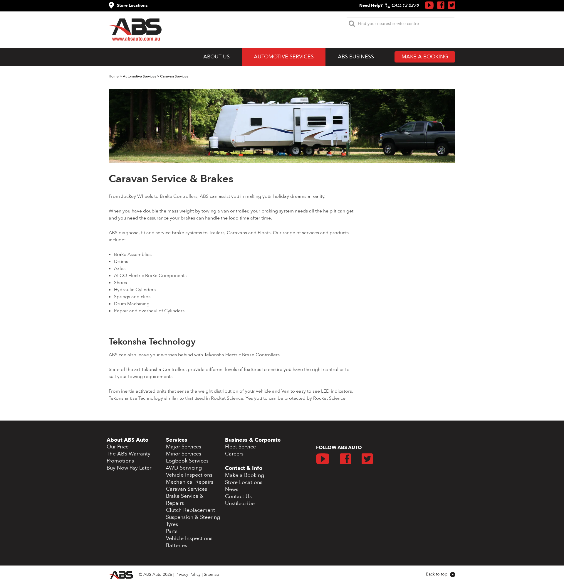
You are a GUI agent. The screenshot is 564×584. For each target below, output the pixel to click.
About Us (216, 56)
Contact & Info (243, 468)
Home (114, 76)
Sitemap (211, 574)
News (231, 489)
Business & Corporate (253, 440)
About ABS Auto (127, 440)
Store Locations (132, 5)
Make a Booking (425, 56)
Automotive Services (284, 56)
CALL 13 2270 (405, 5)
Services (176, 440)
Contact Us (238, 496)
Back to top (437, 574)
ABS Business (356, 56)
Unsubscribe (240, 503)
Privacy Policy (188, 574)
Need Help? (371, 5)
